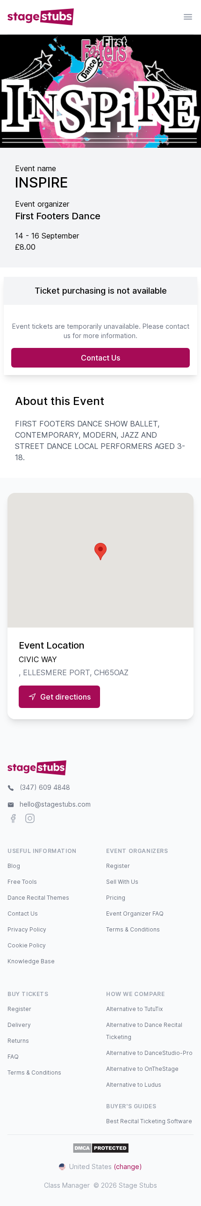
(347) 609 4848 (45, 787)
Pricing (115, 897)
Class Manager (67, 1185)
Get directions (65, 696)
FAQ (13, 1056)
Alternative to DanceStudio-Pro (149, 1052)
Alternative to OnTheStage (142, 1068)
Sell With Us (122, 881)
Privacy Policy (26, 929)
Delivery (19, 1024)
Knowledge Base (31, 961)
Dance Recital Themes (38, 897)
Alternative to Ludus (133, 1084)
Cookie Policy (26, 945)
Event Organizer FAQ (135, 913)
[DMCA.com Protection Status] (100, 1148)
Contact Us (100, 357)
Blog (13, 865)
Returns (18, 1040)
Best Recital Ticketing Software (149, 1121)
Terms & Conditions (133, 929)
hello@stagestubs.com (55, 804)
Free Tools (22, 881)
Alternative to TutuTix (134, 1008)
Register (118, 865)
